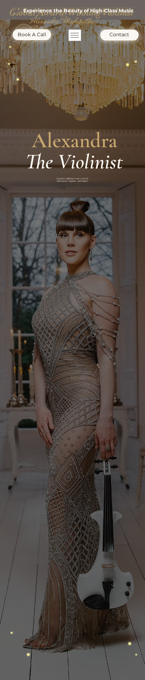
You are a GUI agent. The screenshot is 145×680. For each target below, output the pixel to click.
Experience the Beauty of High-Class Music (78, 10)
